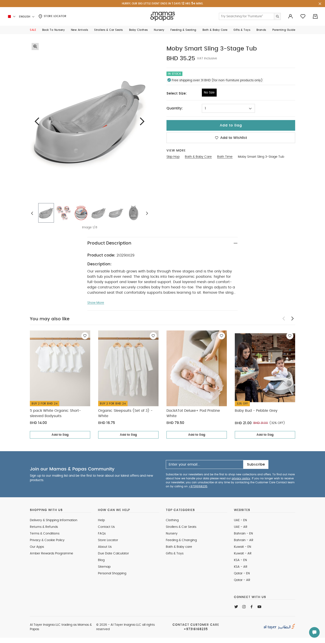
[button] (33, 30)
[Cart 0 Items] (315, 16)
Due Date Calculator (113, 553)
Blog (101, 560)
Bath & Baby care (179, 546)
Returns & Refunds (44, 526)
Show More (95, 302)
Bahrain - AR (243, 540)
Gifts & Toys (175, 553)
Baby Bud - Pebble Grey (256, 410)
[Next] (142, 121)
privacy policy (241, 478)
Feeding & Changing (181, 540)
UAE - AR (240, 526)
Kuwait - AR (243, 553)
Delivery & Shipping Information (53, 520)
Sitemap (104, 566)
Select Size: (176, 93)
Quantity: (174, 108)
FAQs (102, 533)
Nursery (172, 533)
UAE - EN (240, 520)
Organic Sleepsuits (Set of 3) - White (125, 413)
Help (101, 520)
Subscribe (256, 464)
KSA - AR (240, 566)
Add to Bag (60, 434)
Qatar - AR (242, 580)
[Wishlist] (84, 335)
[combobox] (228, 108)
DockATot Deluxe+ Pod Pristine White (193, 413)
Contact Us (106, 526)
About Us (105, 546)
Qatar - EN (242, 573)
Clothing (172, 520)
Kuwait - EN (242, 546)
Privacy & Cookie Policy (47, 540)
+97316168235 (198, 486)
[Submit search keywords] (277, 16)
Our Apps (37, 546)
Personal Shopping (112, 573)
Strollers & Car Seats (181, 526)
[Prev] (37, 121)
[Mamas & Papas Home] (162, 16)
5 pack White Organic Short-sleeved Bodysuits (55, 413)
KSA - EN (240, 560)
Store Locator (54, 16)
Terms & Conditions (44, 533)
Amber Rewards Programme (51, 553)
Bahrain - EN (243, 533)
